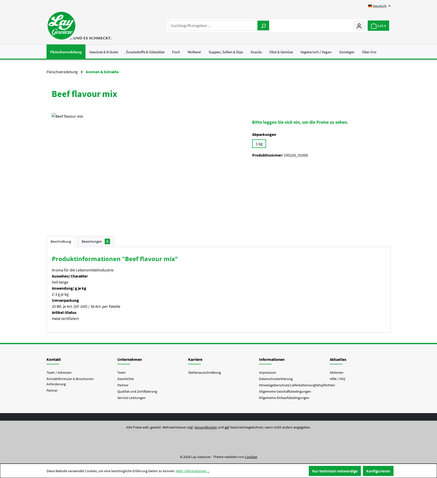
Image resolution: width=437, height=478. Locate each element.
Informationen (272, 359)
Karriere (195, 359)
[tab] (61, 241)
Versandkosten (205, 427)
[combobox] (212, 25)
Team (121, 372)
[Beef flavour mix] (147, 167)
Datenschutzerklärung (276, 378)
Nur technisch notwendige (335, 470)
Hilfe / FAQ (337, 378)
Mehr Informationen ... (192, 471)
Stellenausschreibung (204, 372)
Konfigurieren (378, 470)
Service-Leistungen (131, 397)
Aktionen (336, 372)
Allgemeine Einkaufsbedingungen (284, 397)
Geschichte (125, 378)
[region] (147, 167)
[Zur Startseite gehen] (79, 25)
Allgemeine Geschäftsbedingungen (285, 391)
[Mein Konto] (359, 25)
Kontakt (54, 359)
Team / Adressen (59, 372)
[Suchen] (263, 25)
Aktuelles (338, 359)
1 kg (259, 143)
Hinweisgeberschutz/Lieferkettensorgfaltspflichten (297, 385)
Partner (52, 390)
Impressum (267, 372)
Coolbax (251, 457)
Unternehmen (129, 359)
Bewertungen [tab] (95, 241)
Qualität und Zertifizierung (137, 391)
